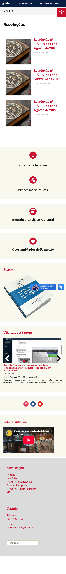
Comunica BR (25, 4)
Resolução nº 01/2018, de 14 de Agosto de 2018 (45, 44)
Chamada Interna (33, 165)
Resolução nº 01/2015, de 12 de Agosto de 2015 (45, 106)
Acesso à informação (51, 4)
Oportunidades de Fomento (33, 249)
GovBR (6, 3)
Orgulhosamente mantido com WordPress (24, 563)
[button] (61, 12)
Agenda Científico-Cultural (33, 220)
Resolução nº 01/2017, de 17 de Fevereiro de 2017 (47, 75)
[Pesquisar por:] (23, 543)
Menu (6, 11)
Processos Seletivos (33, 190)
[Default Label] (26, 403)
